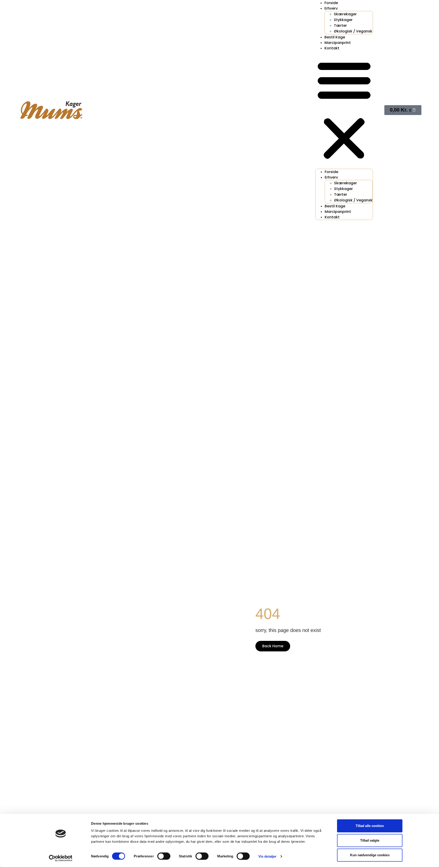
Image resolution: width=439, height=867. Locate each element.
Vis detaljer (267, 856)
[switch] (163, 856)
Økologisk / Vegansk (353, 31)
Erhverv (331, 8)
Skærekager (345, 14)
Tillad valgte (369, 840)
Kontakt (331, 48)
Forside (331, 171)
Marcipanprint (337, 42)
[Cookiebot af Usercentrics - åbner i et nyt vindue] (61, 858)
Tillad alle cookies (370, 826)
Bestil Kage (334, 37)
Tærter (340, 25)
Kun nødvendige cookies (370, 855)
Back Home (272, 646)
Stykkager (343, 19)
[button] (344, 110)
